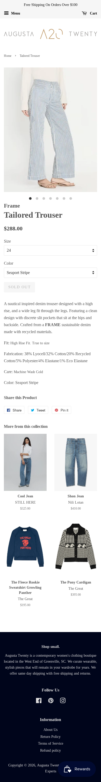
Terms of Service (50, 743)
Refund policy (50, 750)
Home (7, 56)
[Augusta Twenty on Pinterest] (51, 702)
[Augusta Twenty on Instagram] (63, 702)
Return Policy (50, 737)
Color (8, 263)
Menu (15, 13)
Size (7, 241)
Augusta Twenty (49, 765)
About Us (50, 730)
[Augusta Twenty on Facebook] (39, 702)
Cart (93, 13)
